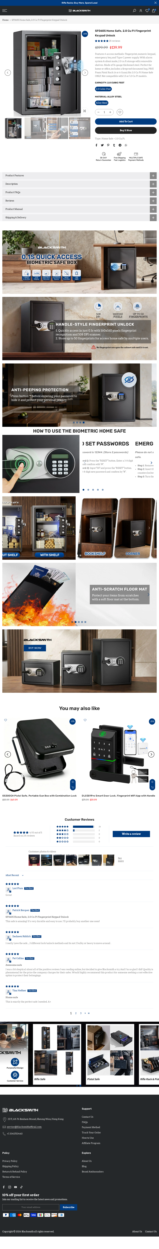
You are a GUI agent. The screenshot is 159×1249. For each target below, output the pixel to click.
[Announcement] (79, 3)
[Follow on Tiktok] (21, 1187)
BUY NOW (34, 647)
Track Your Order (91, 1132)
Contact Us (87, 1117)
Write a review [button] (131, 833)
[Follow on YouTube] (15, 1187)
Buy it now (126, 130)
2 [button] (76, 1013)
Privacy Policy (9, 1161)
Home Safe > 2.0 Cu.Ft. (113, 138)
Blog (84, 1166)
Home (5, 20)
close (3, 3)
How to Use (88, 1138)
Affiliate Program (91, 1143)
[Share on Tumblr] (114, 145)
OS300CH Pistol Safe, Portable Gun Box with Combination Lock (39, 795)
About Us (87, 1161)
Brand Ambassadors (93, 1171)
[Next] (85, 73)
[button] (102, 41)
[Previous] (8, 73)
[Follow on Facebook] (3, 1187)
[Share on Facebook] (96, 145)
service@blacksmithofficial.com (24, 1127)
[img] (12, 884)
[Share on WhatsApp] (126, 145)
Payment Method (91, 1127)
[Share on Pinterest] (108, 145)
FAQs (85, 1122)
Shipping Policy (10, 1166)
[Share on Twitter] (102, 145)
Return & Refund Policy (14, 1171)
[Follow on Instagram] (9, 1187)
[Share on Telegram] (120, 145)
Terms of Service (11, 1177)
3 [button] (81, 1013)
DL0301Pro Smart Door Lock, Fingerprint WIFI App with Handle (118, 795)
